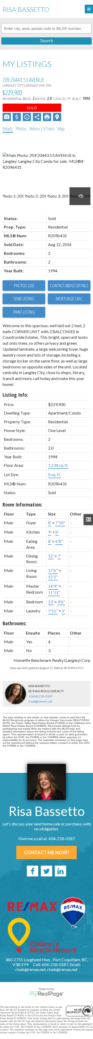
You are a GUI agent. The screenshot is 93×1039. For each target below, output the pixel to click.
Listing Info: (15, 394)
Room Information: (22, 504)
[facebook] (32, 871)
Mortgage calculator (69, 298)
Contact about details (69, 285)
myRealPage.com (46, 994)
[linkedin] (60, 871)
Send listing (23, 298)
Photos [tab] (21, 128)
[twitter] (46, 871)
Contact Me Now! (46, 852)
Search (46, 41)
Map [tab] (61, 128)
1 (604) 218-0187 (40, 696)
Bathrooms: (15, 623)
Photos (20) (24, 285)
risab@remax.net (40, 701)
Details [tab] (8, 128)
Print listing (24, 312)
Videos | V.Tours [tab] (42, 128)
